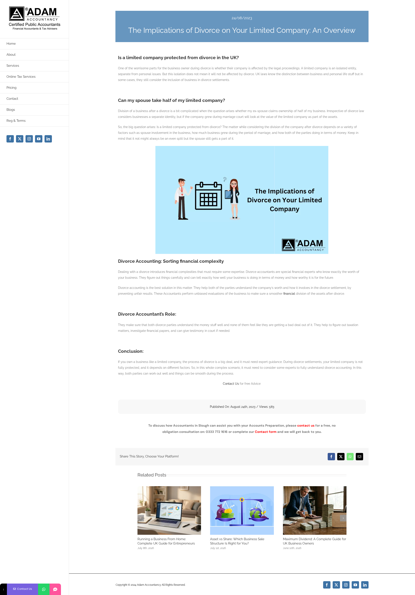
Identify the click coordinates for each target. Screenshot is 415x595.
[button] (140, 518)
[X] (341, 456)
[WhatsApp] (350, 456)
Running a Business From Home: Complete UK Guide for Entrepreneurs (166, 541)
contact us (305, 425)
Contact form (265, 432)
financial (289, 293)
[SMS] (55, 589)
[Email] (359, 456)
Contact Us (231, 383)
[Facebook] (331, 456)
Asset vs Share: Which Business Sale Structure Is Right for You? (237, 541)
